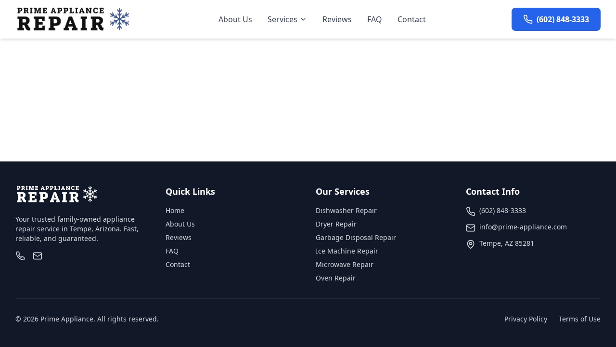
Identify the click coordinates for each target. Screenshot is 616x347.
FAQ (374, 19)
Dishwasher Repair (346, 210)
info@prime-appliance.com (523, 226)
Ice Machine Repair (347, 250)
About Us (235, 19)
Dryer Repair (336, 223)
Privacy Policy (525, 318)
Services (282, 19)
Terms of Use (580, 318)
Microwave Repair (344, 264)
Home (175, 210)
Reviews (337, 19)
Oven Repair (336, 277)
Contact (412, 19)
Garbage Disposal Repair (356, 237)
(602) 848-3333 (502, 210)
